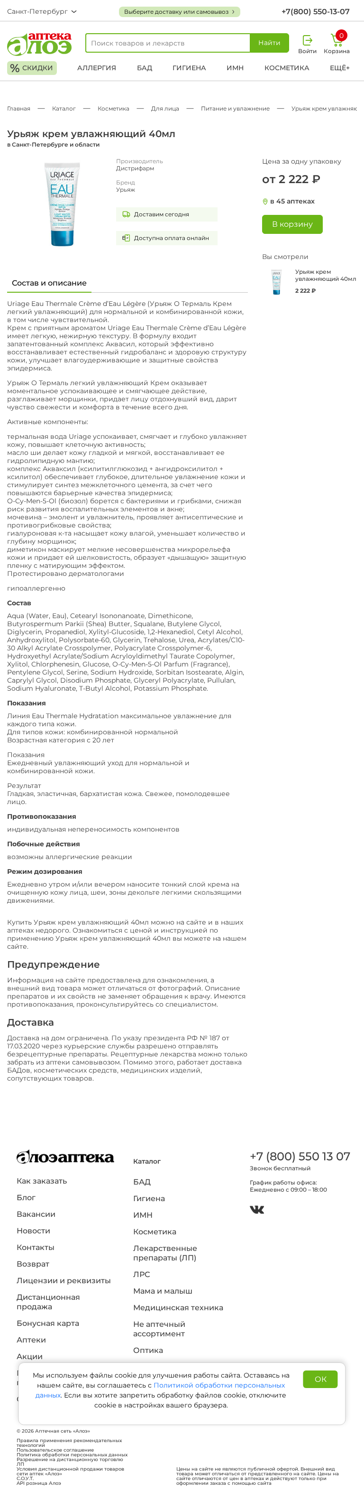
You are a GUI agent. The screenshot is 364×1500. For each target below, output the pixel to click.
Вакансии (36, 1214)
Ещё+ (340, 68)
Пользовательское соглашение (55, 1450)
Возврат (33, 1264)
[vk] (257, 1211)
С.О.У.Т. (25, 1478)
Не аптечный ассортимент (159, 1329)
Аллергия (96, 68)
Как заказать (42, 1180)
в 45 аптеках (292, 201)
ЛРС (141, 1274)
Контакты (36, 1247)
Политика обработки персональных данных (72, 1455)
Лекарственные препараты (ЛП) (165, 1253)
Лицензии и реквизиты (64, 1280)
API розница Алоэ (39, 1483)
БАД (144, 68)
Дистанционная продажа (48, 1302)
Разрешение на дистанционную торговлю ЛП (70, 1462)
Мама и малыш (162, 1291)
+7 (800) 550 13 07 (298, 1156)
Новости (33, 1230)
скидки (31, 68)
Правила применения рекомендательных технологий (69, 1443)
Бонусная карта (48, 1323)
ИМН (235, 68)
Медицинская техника (178, 1307)
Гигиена (189, 68)
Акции (30, 1356)
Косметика (286, 68)
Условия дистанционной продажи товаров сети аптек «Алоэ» (70, 1471)
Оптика (148, 1350)
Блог (26, 1197)
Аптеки (31, 1339)
